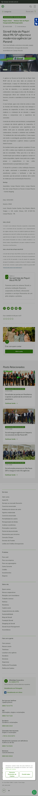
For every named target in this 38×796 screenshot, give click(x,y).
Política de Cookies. (10, 769)
